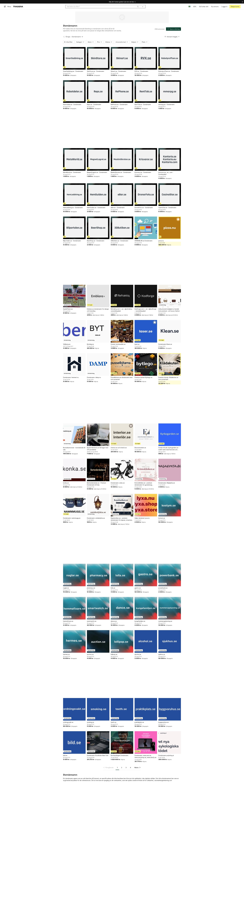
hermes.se (66, 654)
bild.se (65, 755)
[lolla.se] (122, 575)
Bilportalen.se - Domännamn (72, 241)
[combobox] (102, 6)
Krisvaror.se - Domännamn (143, 172)
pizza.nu (161, 241)
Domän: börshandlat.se (118, 344)
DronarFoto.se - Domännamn (144, 207)
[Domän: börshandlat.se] (122, 331)
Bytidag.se (90, 344)
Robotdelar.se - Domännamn (72, 104)
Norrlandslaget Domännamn (119, 755)
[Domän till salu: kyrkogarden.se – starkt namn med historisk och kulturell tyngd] (169, 434)
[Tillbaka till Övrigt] (63, 36)
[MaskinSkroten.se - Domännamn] (122, 159)
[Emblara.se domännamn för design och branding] (98, 296)
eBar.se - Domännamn (118, 207)
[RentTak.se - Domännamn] (146, 91)
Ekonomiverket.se (140, 447)
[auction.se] (98, 641)
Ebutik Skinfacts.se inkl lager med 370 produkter (97, 448)
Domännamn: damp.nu (94, 377)
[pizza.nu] (169, 228)
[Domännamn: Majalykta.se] (169, 470)
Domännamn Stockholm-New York (97, 755)
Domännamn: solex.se (118, 483)
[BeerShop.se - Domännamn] (98, 228)
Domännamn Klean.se (165, 344)
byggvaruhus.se (163, 722)
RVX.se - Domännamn (141, 71)
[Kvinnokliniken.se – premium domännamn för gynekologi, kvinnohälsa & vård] (146, 470)
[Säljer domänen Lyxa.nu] (146, 505)
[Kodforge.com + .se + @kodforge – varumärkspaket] (146, 296)
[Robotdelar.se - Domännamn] (74, 91)
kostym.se (161, 518)
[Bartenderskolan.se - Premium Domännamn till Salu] (98, 470)
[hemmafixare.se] (74, 608)
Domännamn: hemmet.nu (71, 377)
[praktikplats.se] (146, 709)
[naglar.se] (74, 575)
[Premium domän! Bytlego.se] (146, 364)
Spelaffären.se (68, 309)
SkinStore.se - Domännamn (95, 71)
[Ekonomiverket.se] (146, 434)
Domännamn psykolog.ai (166, 755)
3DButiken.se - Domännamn (119, 241)
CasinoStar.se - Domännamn (167, 207)
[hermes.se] (74, 641)
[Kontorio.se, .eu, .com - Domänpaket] (169, 159)
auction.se (90, 654)
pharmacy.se (91, 588)
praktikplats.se (139, 722)
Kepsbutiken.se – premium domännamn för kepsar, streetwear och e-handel (122, 519)
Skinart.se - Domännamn (118, 71)
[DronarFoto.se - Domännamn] (146, 194)
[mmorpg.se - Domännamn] (169, 91)
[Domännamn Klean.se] (169, 331)
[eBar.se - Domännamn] (122, 194)
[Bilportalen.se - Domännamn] (74, 228)
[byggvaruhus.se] (169, 709)
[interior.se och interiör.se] (122, 434)
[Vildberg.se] (74, 331)
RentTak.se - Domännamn (143, 104)
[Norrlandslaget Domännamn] (122, 742)
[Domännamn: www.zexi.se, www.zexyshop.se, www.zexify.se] (146, 742)
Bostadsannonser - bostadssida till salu (74, 448)
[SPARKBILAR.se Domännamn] (146, 228)
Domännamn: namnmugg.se (71, 518)
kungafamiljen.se (140, 621)
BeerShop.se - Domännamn (95, 241)
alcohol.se (138, 654)
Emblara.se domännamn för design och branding (98, 310)
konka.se (66, 483)
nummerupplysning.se (165, 621)
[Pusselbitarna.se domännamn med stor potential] (122, 364)
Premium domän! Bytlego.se (143, 377)
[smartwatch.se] (98, 608)
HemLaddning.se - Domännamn (73, 207)
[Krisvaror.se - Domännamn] (146, 159)
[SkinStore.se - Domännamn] (98, 58)
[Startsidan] (18, 6)
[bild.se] (74, 742)
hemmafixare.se (68, 621)
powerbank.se (162, 588)
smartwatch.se (91, 621)
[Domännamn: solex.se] (122, 470)
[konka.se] (74, 470)
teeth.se (113, 722)
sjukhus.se (161, 654)
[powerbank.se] (169, 575)
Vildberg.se (66, 344)
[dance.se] (122, 608)
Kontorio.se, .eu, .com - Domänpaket (165, 173)
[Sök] (138, 6)
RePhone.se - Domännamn (119, 104)
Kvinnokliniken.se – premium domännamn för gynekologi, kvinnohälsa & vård (143, 484)
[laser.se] (146, 331)
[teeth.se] (122, 709)
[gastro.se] (146, 575)
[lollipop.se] (122, 641)
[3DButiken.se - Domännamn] (122, 228)
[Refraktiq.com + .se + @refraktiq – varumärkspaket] (122, 296)
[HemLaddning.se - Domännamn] (74, 194)
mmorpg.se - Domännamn (166, 104)
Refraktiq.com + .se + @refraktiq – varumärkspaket (122, 310)
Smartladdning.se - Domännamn (73, 71)
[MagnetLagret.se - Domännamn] (98, 159)
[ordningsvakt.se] (74, 709)
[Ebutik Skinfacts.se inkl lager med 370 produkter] (98, 434)
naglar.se (66, 588)
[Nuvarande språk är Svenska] (189, 6)
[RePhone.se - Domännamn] (122, 91)
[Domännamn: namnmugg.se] (74, 505)
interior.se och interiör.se (119, 447)
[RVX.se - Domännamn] (146, 58)
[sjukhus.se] (169, 641)
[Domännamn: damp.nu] (98, 364)
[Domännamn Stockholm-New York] (98, 742)
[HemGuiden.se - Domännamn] (98, 194)
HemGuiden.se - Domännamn (96, 207)
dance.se (114, 621)
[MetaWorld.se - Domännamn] (74, 159)
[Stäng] (242, 2)
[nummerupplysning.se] (169, 608)
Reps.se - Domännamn (94, 104)
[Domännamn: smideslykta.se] (98, 505)
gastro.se (138, 588)
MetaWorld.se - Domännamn (72, 172)
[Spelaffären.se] (74, 296)
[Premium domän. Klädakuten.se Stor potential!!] (169, 364)
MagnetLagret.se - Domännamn (97, 172)
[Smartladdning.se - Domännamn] (74, 58)
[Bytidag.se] (98, 331)
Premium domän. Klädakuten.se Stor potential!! (168, 378)
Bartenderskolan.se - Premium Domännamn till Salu (96, 484)
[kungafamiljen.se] (146, 608)
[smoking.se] (98, 709)
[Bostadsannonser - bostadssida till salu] (74, 434)
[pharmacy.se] (98, 575)
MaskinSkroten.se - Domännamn (121, 172)
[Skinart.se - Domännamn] (122, 58)
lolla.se (113, 588)
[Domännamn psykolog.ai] (169, 742)
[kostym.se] (169, 505)
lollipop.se (114, 654)
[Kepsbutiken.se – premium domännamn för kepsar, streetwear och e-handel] (122, 505)
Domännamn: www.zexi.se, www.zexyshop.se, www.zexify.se (145, 756)
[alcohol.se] (146, 641)
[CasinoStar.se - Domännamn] (169, 194)
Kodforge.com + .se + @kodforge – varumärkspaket (145, 310)
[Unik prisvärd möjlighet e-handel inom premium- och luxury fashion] (169, 296)
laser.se (137, 344)
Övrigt (68, 37)
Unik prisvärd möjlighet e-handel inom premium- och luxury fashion (169, 310)
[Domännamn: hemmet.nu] (74, 364)
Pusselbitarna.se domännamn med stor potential (121, 378)
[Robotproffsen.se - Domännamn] (169, 58)
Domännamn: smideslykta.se (96, 518)
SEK (194, 6)
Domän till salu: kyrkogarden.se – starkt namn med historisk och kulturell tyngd (168, 449)
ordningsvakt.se (68, 722)
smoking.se (90, 722)
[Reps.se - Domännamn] (98, 91)
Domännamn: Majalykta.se (166, 483)
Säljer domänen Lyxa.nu (142, 518)
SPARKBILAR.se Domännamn (143, 241)
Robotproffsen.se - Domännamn (168, 71)
